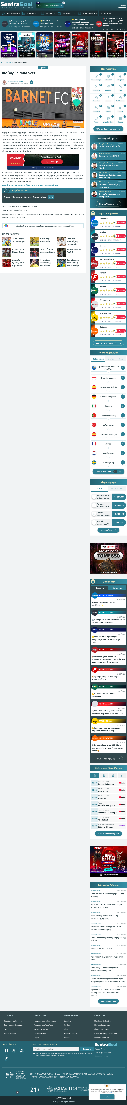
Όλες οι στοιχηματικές (106, 343)
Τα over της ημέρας (41, 1029)
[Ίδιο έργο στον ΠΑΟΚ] (61, 252)
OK (107, 1096)
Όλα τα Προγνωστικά (106, 128)
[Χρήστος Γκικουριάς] (94, 194)
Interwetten (105, 313)
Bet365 (103, 286)
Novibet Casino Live (102, 1025)
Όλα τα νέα (106, 1001)
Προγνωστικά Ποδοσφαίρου (45, 1021)
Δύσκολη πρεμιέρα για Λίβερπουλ (18, 263)
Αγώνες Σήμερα (10, 1033)
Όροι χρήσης (100, 1049)
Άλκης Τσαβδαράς (104, 153)
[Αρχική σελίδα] (1, 62)
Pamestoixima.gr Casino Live (105, 1033)
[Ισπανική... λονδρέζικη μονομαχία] (61, 241)
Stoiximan (104, 218)
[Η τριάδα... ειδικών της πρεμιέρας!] (34, 263)
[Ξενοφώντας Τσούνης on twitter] (31, 82)
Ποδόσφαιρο (96, 923)
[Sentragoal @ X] (13, 1050)
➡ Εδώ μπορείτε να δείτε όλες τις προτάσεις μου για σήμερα (30, 185)
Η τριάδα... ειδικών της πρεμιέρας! (45, 263)
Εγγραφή (87, 1049)
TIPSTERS (8, 62)
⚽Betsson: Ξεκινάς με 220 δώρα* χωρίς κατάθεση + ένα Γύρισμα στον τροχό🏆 (107, 748)
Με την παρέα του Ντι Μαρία (18, 240)
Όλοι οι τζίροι (106, 530)
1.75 (51, 197)
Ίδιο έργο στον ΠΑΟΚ (74, 250)
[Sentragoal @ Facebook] (6, 1050)
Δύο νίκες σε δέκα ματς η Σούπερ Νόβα (73, 263)
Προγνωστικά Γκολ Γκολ (43, 1025)
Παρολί (36, 1037)
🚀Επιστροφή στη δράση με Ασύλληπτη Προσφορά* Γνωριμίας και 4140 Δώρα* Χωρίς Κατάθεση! (108, 659)
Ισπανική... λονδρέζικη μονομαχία (72, 241)
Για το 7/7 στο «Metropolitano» (47, 252)
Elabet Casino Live (101, 1029)
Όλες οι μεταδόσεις (106, 833)
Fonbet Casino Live (101, 1037)
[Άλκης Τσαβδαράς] (94, 156)
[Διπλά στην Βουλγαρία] (34, 241)
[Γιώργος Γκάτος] (94, 184)
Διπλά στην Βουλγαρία (45, 240)
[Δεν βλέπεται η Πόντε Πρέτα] (6, 252)
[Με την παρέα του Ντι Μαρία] (6, 241)
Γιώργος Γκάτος (104, 182)
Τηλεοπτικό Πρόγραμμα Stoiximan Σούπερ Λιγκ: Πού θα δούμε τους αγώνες (105, 992)
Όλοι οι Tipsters (106, 203)
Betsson (103, 327)
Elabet (103, 245)
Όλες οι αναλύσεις (105, 471)
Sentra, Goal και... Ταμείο (101, 948)
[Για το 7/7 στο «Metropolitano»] (34, 252)
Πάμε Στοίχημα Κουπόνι (13, 1021)
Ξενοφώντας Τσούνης (17, 81)
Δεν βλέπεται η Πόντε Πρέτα (19, 250)
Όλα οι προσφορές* (106, 758)
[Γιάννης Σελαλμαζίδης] (94, 165)
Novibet (103, 232)
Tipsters (43, 67)
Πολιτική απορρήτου (103, 1052)
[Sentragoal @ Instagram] (21, 1050)
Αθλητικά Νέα (96, 890)
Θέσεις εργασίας (101, 1056)
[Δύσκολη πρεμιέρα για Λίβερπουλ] (6, 263)
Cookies (110, 1092)
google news (41, 226)
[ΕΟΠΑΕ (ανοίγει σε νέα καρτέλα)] (72, 1089)
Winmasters (105, 300)
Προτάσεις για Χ (40, 1033)
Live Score (8, 1029)
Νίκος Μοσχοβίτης (104, 172)
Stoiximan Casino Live (102, 1021)
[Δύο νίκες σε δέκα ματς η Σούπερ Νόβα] (61, 263)
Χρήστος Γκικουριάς (105, 191)
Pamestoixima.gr (107, 259)
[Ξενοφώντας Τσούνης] (94, 146)
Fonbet (103, 272)
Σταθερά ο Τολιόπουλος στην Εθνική (110, 176)
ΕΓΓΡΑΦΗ (122, 5)
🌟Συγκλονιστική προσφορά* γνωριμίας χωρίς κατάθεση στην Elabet (83, 22)
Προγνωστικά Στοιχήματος (14, 1025)
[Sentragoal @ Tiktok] (6, 1058)
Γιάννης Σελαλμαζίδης (106, 163)
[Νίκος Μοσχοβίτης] (94, 175)
